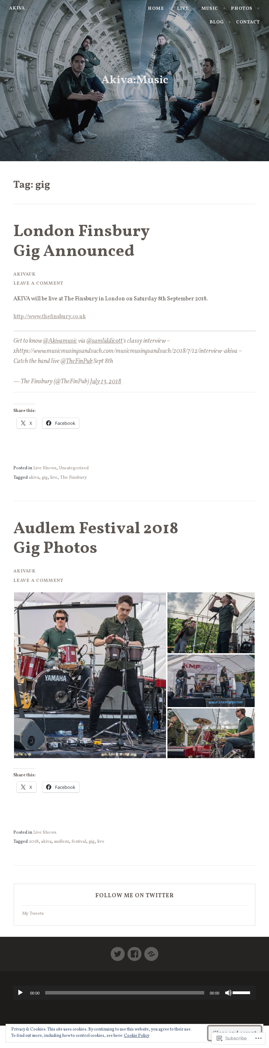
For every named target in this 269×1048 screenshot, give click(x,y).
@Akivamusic (60, 341)
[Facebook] (134, 951)
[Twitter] (118, 951)
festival (78, 841)
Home (156, 8)
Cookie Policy (136, 1036)
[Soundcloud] (151, 951)
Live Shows (44, 468)
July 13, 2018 (105, 381)
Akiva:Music (134, 80)
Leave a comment (38, 283)
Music (209, 8)
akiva (34, 477)
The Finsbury (73, 477)
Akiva (17, 8)
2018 (34, 841)
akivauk (24, 274)
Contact (248, 22)
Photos (242, 8)
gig (45, 477)
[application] (134, 993)
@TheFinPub (76, 361)
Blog (216, 22)
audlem (61, 841)
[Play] (20, 992)
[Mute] (228, 992)
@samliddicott (105, 341)
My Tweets (33, 913)
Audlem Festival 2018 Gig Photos (95, 539)
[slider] (242, 992)
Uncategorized (74, 468)
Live (183, 8)
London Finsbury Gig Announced (81, 241)
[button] (90, 675)
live (53, 477)
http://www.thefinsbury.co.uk (49, 317)
